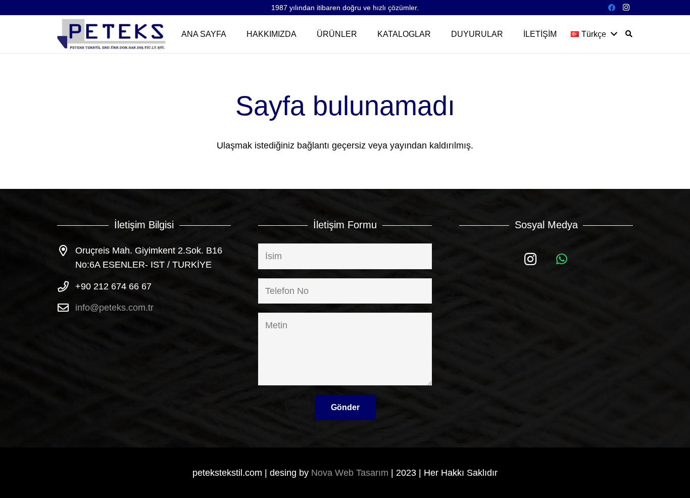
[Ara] (628, 33)
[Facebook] (612, 8)
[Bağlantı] (112, 34)
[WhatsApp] (562, 259)
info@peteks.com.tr (114, 308)
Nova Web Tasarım (349, 473)
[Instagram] (626, 8)
